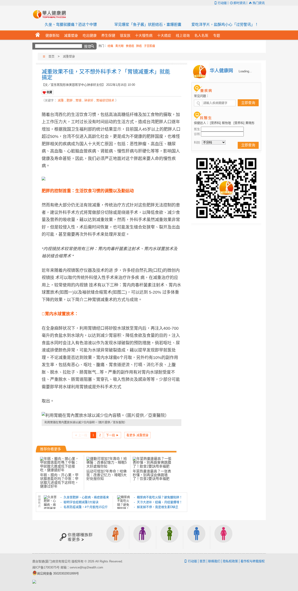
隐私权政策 (230, 561)
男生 (196, 537)
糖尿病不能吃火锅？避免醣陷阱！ (159, 497)
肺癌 (139, 46)
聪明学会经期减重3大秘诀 (81, 502)
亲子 (169, 537)
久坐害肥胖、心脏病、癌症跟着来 (86, 497)
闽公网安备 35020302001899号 (58, 573)
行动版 (222, 3)
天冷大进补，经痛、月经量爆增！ (159, 502)
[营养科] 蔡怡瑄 (220, 123)
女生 (223, 537)
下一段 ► (112, 435)
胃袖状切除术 (105, 100)
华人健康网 (51, 14)
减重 (61, 100)
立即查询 (248, 103)
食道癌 (130, 46)
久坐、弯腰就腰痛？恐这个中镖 (71, 25)
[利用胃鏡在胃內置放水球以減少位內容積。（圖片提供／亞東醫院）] (111, 415)
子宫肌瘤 (149, 46)
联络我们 (214, 561)
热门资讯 (258, 3)
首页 (51, 56)
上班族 (115, 537)
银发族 (142, 537)
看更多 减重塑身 (137, 435)
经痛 (110, 46)
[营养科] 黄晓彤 (244, 123)
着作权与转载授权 (252, 561)
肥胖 (70, 100)
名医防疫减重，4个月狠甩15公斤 (86, 507)
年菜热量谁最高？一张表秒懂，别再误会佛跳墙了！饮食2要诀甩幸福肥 (152, 475)
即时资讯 (240, 3)
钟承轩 (88, 100)
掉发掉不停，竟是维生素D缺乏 (157, 507)
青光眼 (119, 46)
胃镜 (78, 100)
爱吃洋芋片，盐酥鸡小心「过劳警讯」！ (224, 25)
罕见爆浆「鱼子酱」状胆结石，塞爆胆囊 (147, 25)
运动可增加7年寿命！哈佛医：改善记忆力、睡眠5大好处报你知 (106, 475)
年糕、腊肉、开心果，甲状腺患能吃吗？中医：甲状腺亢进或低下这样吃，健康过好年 (59, 480)
